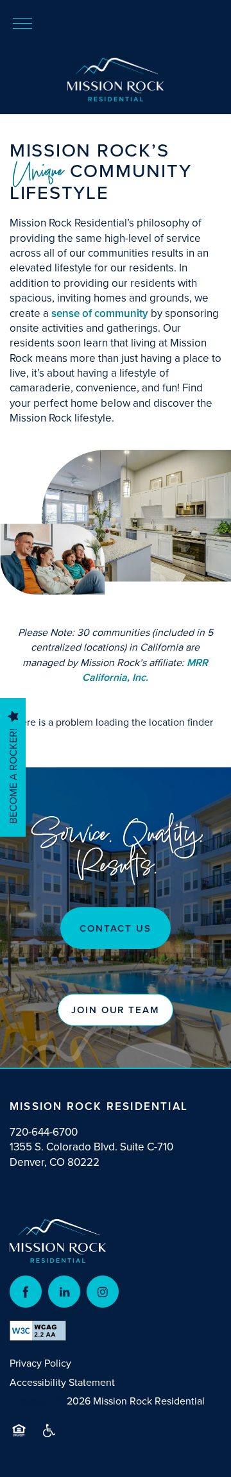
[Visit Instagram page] (103, 1292)
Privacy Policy (40, 1363)
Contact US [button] (115, 928)
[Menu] (22, 22)
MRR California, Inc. (145, 670)
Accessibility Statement (62, 1382)
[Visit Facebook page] (26, 1292)
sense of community (99, 313)
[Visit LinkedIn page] (64, 1292)
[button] (115, 1010)
